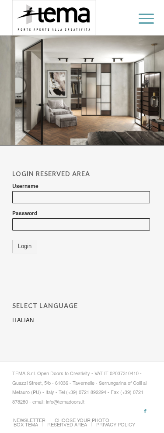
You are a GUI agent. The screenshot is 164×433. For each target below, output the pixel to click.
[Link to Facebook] (145, 410)
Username (25, 186)
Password (24, 213)
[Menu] (139, 18)
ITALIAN (23, 320)
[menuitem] (139, 18)
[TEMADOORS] (68, 17)
